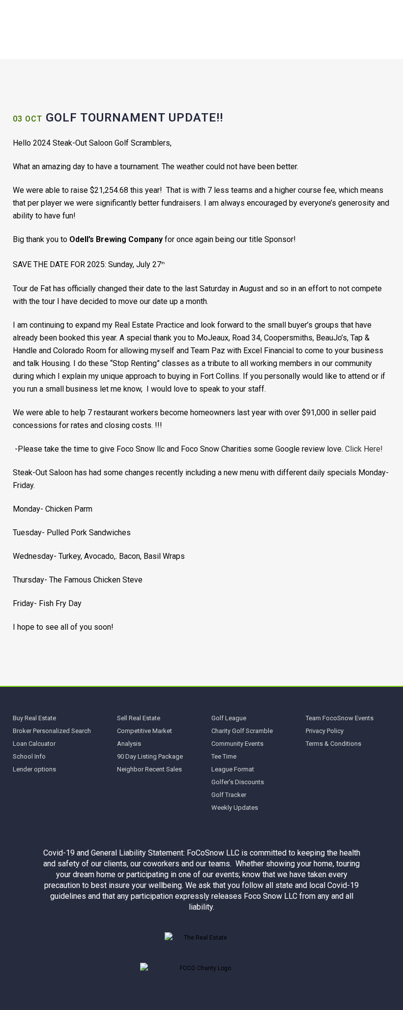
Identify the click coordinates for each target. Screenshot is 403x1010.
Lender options (34, 769)
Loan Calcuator (34, 743)
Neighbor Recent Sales (149, 769)
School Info (29, 756)
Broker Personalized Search (52, 731)
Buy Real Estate (34, 718)
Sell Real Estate (138, 718)
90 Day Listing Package (150, 756)
